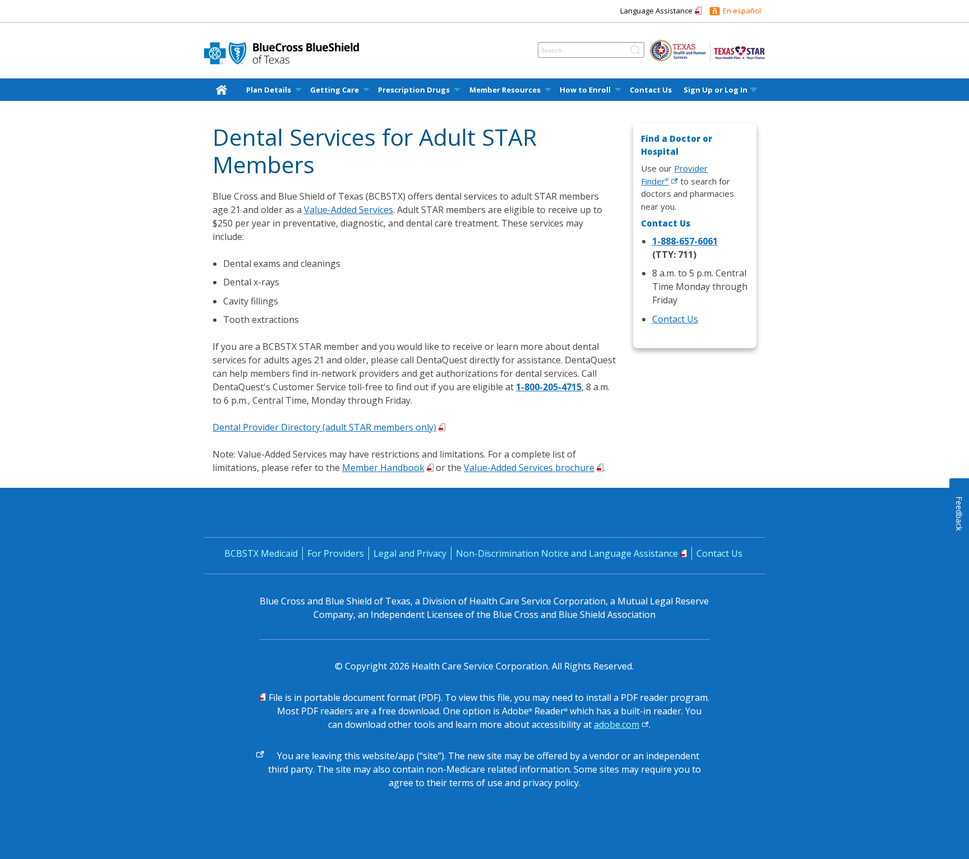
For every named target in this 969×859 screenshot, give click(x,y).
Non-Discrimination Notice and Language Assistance (567, 553)
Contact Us (651, 90)
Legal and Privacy (409, 553)
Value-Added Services (348, 210)
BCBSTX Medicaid (261, 553)
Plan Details (268, 90)
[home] (224, 89)
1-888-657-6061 (685, 241)
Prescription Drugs (414, 90)
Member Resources (505, 90)
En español (742, 11)
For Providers (335, 553)
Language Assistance (656, 11)
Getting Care (334, 90)
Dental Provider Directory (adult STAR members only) (324, 427)
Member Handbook (383, 467)
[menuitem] (223, 89)
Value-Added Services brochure (529, 467)
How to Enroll (585, 90)
